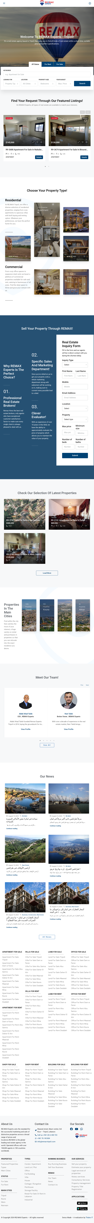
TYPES (27, 1159)
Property (66, 415)
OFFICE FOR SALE (78, 952)
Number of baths (80, 440)
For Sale (9, 517)
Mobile (65, 382)
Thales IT (89, 1218)
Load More (47, 573)
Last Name (81, 371)
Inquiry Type (67, 360)
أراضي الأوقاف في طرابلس (18, 868)
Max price (66, 426)
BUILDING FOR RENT (79, 1064)
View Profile (25, 729)
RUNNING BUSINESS (56, 1159)
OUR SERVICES (78, 1159)
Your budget (61, 79)
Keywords (7, 70)
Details (39, 157)
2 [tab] (49, 166)
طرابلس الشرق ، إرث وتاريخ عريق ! (65, 869)
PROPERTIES (6, 1159)
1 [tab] (45, 166)
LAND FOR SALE (55, 952)
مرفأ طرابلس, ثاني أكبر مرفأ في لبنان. (66, 819)
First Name (67, 371)
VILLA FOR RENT (32, 991)
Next (88, 112)
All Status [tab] (35, 64)
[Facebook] (71, 1129)
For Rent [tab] (48, 64)
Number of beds (67, 440)
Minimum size (80, 427)
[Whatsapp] (81, 1129)
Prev (82, 112)
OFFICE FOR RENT (78, 994)
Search (82, 83)
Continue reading (11, 828)
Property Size (44, 79)
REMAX (51, 1173)
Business (25, 915)
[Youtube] (76, 1129)
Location (24, 79)
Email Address (68, 393)
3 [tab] (47, 740)
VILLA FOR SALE (32, 952)
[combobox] (11, 83)
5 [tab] (54, 740)
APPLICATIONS (78, 1197)
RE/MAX (24, 816)
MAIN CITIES (6, 1190)
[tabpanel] (24, 138)
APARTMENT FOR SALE (12, 952)
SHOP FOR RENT (32, 1064)
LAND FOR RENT (55, 994)
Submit (75, 455)
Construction (32, 915)
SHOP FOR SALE (9, 1064)
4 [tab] (50, 740)
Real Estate (25, 865)
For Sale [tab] (60, 64)
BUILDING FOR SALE (56, 1064)
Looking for (7, 79)
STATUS (4, 1176)
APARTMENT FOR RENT (12, 1008)
